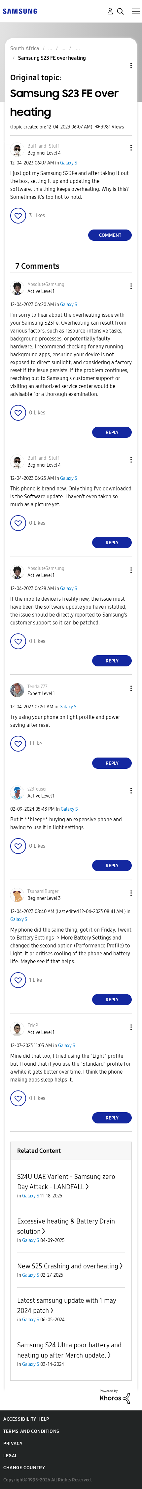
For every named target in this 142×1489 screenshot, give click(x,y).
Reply (112, 432)
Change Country (24, 1468)
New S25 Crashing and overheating (67, 1266)
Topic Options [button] (120, 65)
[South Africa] (20, 11)
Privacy (12, 1443)
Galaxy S (68, 163)
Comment (110, 235)
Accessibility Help (26, 1419)
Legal (10, 1456)
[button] (120, 148)
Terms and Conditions (31, 1431)
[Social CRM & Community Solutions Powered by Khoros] (115, 1396)
